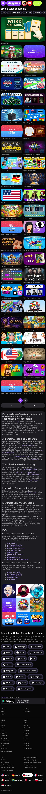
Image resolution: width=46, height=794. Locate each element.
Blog (2, 757)
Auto (25, 723)
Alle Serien (27, 711)
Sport (2, 730)
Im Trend (3, 709)
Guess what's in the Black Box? (18, 559)
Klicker (26, 738)
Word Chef (19, 473)
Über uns (3, 760)
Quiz (17, 421)
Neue (2, 711)
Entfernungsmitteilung (30, 757)
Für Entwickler (5, 762)
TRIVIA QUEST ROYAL (14, 576)
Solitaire (26, 741)
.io (1, 723)
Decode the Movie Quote (15, 548)
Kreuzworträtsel (33, 474)
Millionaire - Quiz (12, 552)
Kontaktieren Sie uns (7, 770)
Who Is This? (31, 493)
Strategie (3, 733)
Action (3, 725)
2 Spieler (3, 746)
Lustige (26, 725)
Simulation (4, 735)
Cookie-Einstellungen (30, 767)
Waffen (26, 735)
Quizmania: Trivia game (15, 554)
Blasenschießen (5, 741)
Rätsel (2, 728)
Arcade (3, 720)
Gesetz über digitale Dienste (32, 762)
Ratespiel (34, 460)
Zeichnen (26, 743)
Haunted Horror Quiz (21, 456)
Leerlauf (26, 746)
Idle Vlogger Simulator (14, 545)
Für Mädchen (5, 743)
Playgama (4, 697)
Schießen (26, 730)
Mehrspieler (27, 728)
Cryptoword (31, 473)
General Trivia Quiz (28, 445)
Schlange (26, 733)
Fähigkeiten (4, 738)
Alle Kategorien (28, 748)
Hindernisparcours (6, 751)
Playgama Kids (28, 765)
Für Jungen (4, 748)
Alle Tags (26, 709)
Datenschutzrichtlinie (7, 767)
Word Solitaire (33, 480)
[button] (23, 701)
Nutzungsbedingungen (30, 760)
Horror (25, 720)
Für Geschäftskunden (7, 765)
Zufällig (3, 714)
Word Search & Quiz (30, 469)
